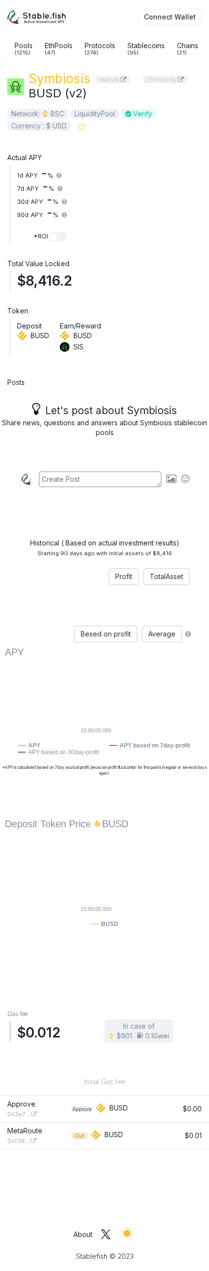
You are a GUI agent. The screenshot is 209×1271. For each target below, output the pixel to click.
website (110, 79)
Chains (187, 48)
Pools (24, 48)
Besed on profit (106, 634)
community (162, 79)
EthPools (58, 48)
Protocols (100, 48)
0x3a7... (19, 1114)
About (82, 1234)
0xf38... (19, 1140)
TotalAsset (166, 576)
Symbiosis (59, 78)
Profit (123, 576)
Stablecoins (146, 48)
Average (161, 634)
